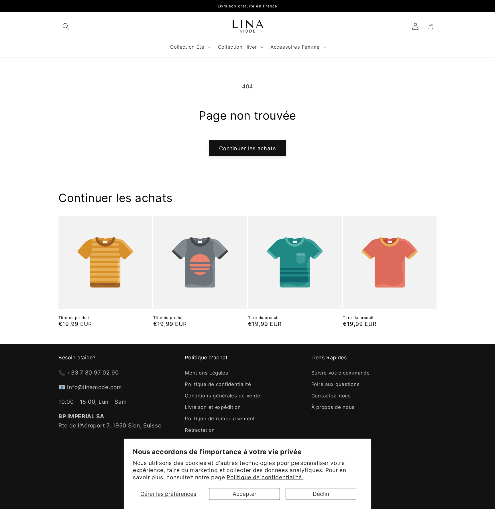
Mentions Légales (206, 373)
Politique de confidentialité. (265, 477)
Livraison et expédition (213, 407)
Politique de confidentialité (218, 384)
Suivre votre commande (340, 373)
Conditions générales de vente (222, 396)
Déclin (321, 493)
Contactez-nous (331, 396)
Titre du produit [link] (73, 317)
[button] (66, 26)
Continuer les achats (247, 148)
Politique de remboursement (220, 418)
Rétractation (200, 430)
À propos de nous (333, 407)
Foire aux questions (335, 384)
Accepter (244, 493)
